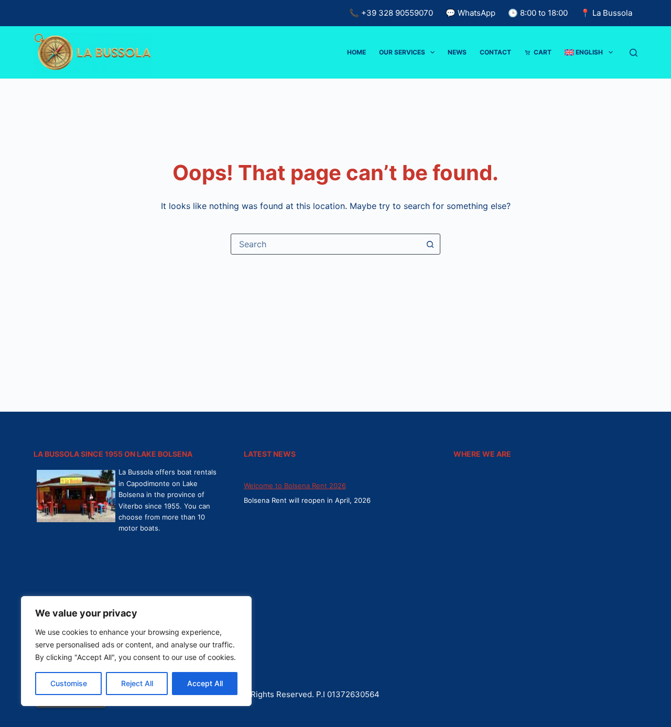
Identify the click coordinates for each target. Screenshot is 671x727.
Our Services (402, 52)
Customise (68, 683)
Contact (495, 52)
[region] (136, 651)
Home (356, 52)
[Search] (633, 53)
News (457, 52)
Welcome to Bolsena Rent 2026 (295, 485)
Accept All (205, 683)
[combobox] (325, 244)
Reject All (137, 683)
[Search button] (430, 244)
